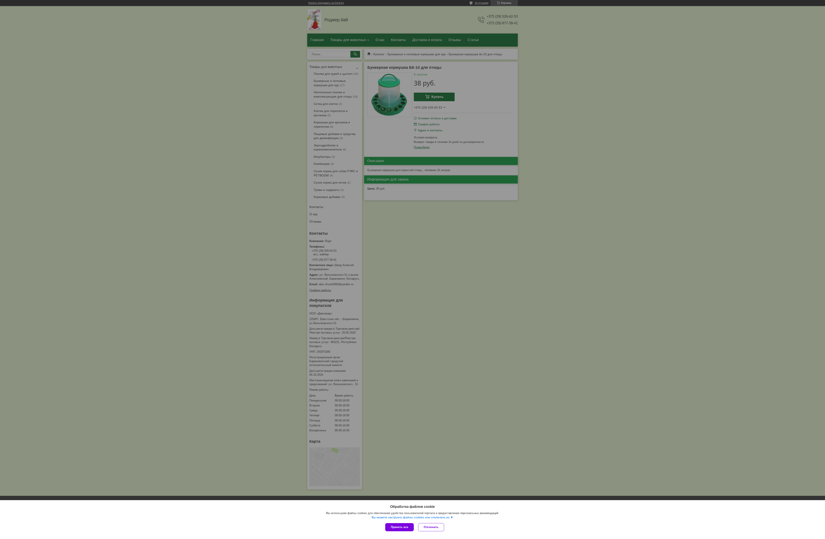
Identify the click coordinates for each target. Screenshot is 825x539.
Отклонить (431, 527)
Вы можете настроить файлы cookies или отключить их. (411, 517)
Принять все (399, 527)
